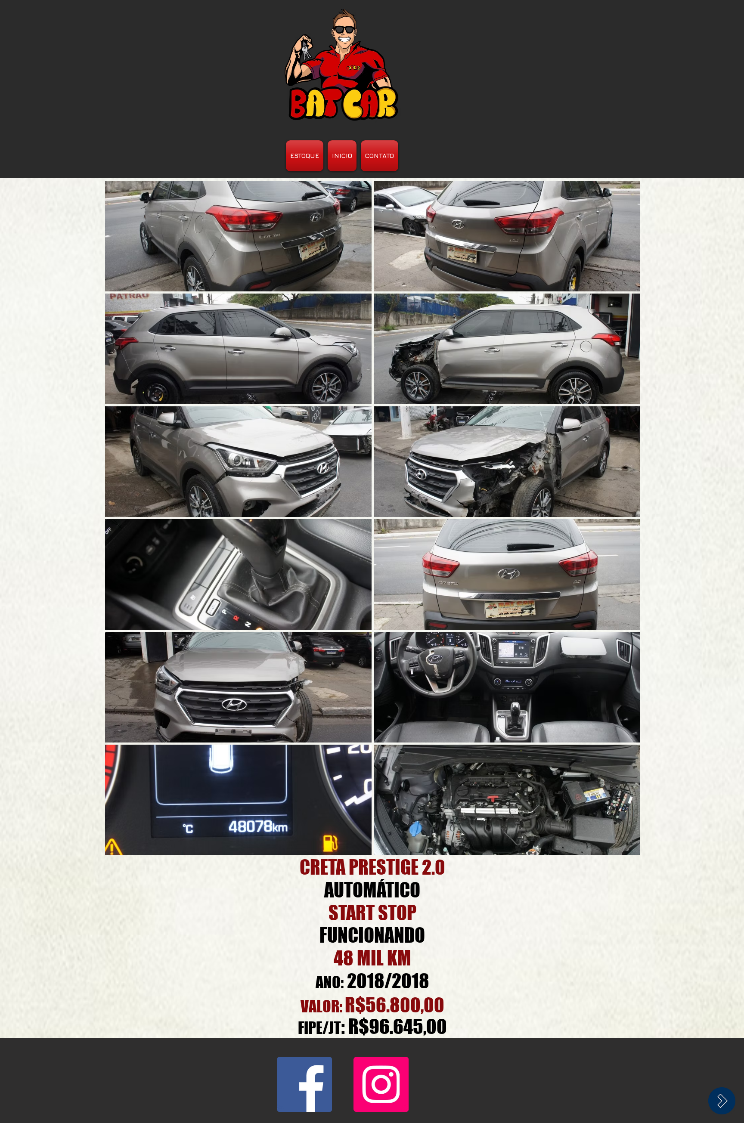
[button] (238, 236)
